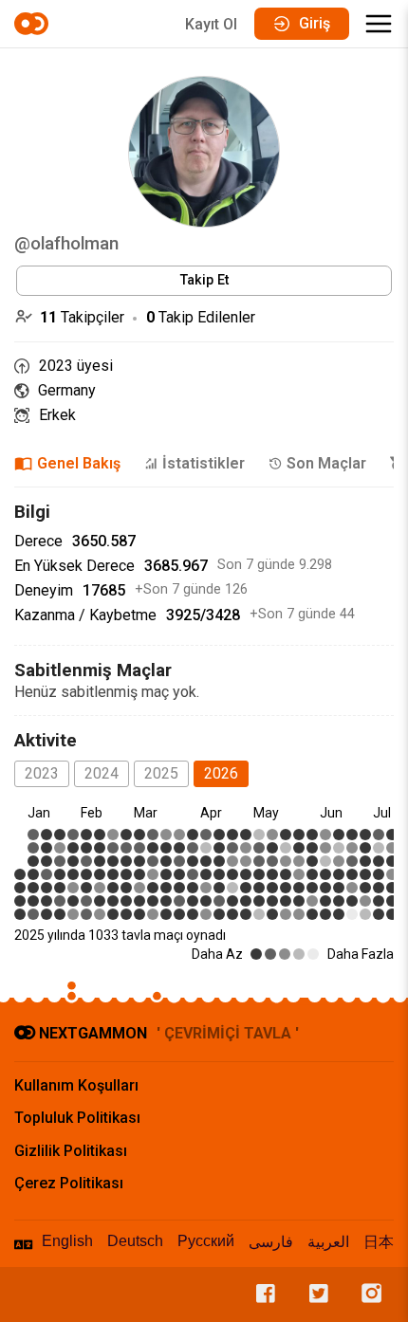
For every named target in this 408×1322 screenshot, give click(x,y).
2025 (161, 773)
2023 (42, 773)
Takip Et (204, 280)
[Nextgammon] (34, 23)
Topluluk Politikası (77, 1118)
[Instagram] (367, 1294)
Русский (205, 1241)
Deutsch (135, 1241)
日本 (378, 1242)
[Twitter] (314, 1294)
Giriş (314, 23)
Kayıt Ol (211, 24)
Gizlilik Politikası (70, 1151)
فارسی (271, 1242)
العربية (328, 1242)
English (67, 1241)
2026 (221, 773)
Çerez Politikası (68, 1183)
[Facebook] (261, 1294)
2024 (101, 773)
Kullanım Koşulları (76, 1085)
